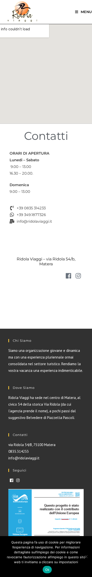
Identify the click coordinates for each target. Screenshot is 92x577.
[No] (85, 556)
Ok (47, 570)
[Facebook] (68, 275)
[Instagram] (78, 275)
